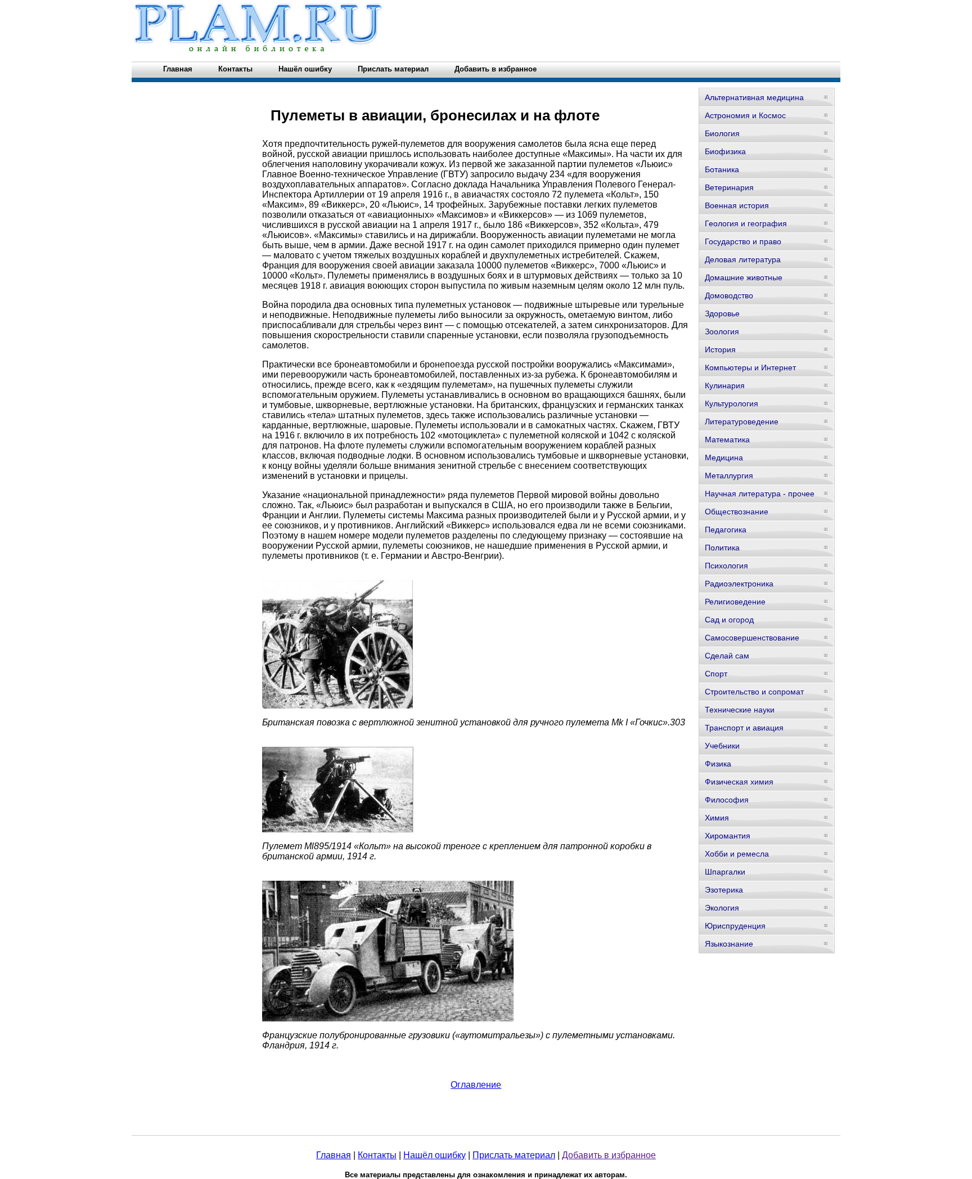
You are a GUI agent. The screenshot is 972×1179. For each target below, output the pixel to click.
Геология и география (746, 223)
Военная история (737, 205)
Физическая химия (739, 781)
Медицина (724, 457)
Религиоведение (735, 601)
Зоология (722, 331)
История (720, 349)
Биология (722, 133)
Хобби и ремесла (737, 853)
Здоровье (722, 313)
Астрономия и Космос (745, 115)
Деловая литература (743, 259)
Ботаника (722, 169)
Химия (717, 817)
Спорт (716, 673)
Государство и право (743, 241)
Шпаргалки (725, 871)
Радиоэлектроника (739, 583)
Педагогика (725, 529)
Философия (727, 799)
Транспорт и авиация (744, 727)
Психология (726, 565)
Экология (722, 907)
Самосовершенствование (752, 637)
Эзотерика (724, 889)
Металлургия (729, 475)
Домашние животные (743, 277)
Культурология (731, 403)
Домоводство (729, 295)
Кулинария (725, 385)
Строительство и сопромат (754, 691)
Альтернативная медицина (754, 97)
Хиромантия (727, 835)
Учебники (722, 745)
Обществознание (736, 511)
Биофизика (725, 151)
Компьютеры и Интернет (750, 367)
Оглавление (476, 1085)
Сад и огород (729, 619)
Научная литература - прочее (759, 493)
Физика (718, 763)
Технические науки (740, 709)
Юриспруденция (735, 925)
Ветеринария (729, 187)
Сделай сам (727, 655)
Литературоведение (741, 421)
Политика (722, 547)
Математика (727, 439)
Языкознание (729, 943)
